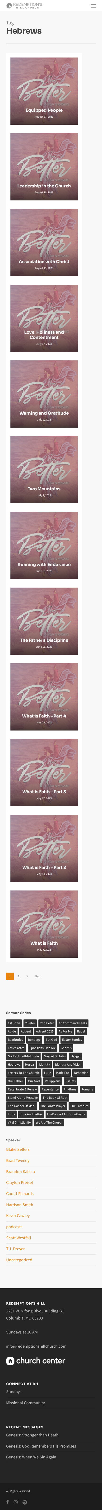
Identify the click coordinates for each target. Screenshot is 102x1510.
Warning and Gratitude (44, 413)
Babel (81, 1031)
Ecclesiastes (16, 1048)
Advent (26, 1031)
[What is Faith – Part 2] (44, 848)
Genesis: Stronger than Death (32, 1435)
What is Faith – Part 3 (44, 791)
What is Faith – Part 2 (44, 867)
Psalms (70, 1081)
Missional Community (25, 1403)
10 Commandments (73, 1023)
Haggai (75, 1056)
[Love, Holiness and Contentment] (44, 318)
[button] (93, 5)
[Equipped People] (44, 91)
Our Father (15, 1081)
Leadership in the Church (44, 186)
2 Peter (30, 1023)
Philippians (52, 1081)
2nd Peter (47, 1023)
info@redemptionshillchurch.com (36, 1346)
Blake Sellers (18, 1149)
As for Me (65, 1031)
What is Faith (44, 943)
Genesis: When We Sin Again (31, 1457)
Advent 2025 (45, 1031)
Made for (62, 1073)
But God (51, 1039)
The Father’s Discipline (44, 640)
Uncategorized (19, 1260)
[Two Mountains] (44, 469)
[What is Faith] (44, 924)
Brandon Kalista (20, 1172)
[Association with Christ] (44, 242)
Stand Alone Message (23, 1097)
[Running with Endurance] (44, 545)
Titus (11, 1114)
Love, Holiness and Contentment (44, 335)
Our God (34, 1081)
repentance (50, 1089)
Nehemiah (81, 1073)
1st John (14, 1023)
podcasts (14, 1227)
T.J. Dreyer (15, 1249)
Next (38, 976)
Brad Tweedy (17, 1161)
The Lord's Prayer (52, 1106)
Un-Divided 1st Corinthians (66, 1114)
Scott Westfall (18, 1238)
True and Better (31, 1114)
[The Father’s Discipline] (44, 621)
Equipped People (44, 110)
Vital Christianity (19, 1122)
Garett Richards (20, 1194)
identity (44, 1064)
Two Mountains (44, 489)
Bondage (34, 1039)
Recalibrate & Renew (22, 1089)
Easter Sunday (72, 1039)
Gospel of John (55, 1056)
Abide (12, 1031)
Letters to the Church (23, 1073)
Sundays (14, 1392)
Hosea (29, 1064)
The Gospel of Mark (21, 1106)
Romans (87, 1089)
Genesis (66, 1048)
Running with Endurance (44, 564)
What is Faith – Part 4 (44, 716)
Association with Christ (44, 261)
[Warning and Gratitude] (44, 394)
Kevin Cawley (18, 1216)
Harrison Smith (19, 1205)
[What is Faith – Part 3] (44, 772)
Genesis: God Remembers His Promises (41, 1446)
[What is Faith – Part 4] (44, 697)
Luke (47, 1073)
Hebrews (14, 1064)
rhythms (70, 1089)
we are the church (49, 1122)
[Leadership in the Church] (44, 166)
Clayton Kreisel (19, 1183)
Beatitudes (15, 1039)
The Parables (79, 1106)
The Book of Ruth (55, 1097)
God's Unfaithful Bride (23, 1056)
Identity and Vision (68, 1064)
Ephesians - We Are (42, 1048)
